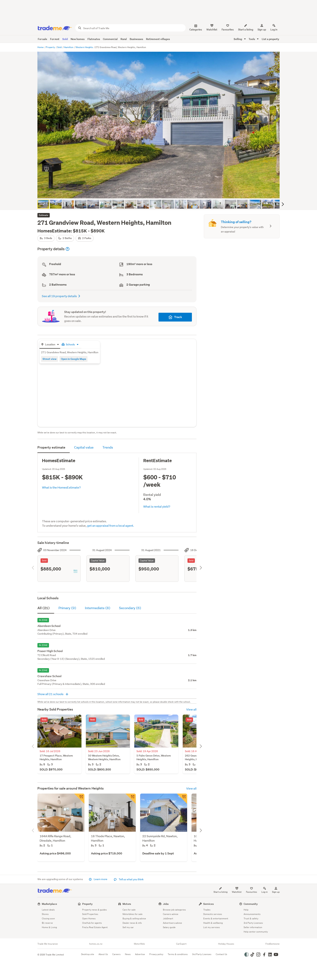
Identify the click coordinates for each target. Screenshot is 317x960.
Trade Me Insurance (47, 944)
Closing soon (48, 918)
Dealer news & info (132, 922)
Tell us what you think (131, 879)
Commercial (110, 39)
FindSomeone (272, 944)
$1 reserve (47, 922)
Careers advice (170, 914)
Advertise (140, 954)
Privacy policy (156, 954)
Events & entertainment (215, 918)
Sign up (262, 29)
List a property (270, 39)
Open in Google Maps (73, 359)
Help (246, 909)
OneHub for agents (92, 922)
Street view (50, 359)
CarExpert (181, 944)
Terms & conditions (178, 954)
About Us (103, 954)
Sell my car (128, 927)
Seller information (253, 927)
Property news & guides (94, 909)
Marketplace (49, 904)
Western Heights (85, 47)
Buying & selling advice (134, 918)
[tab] (49, 345)
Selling (238, 39)
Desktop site (87, 954)
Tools (252, 39)
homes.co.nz (95, 944)
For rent (54, 39)
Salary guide (169, 927)
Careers (116, 954)
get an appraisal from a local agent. (110, 525)
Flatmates (94, 39)
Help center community (256, 931)
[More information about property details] (67, 249)
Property (51, 47)
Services (208, 904)
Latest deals (48, 909)
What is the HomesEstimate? (61, 487)
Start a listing (220, 891)
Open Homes (89, 918)
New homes (78, 39)
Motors (127, 904)
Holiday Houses (226, 944)
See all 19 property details (59, 296)
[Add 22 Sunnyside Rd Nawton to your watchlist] (182, 799)
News (128, 954)
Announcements (252, 914)
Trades (206, 909)
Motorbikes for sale (133, 914)
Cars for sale (129, 909)
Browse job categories (174, 909)
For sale (42, 39)
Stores (45, 914)
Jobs (166, 904)
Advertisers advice (172, 922)
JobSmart (168, 918)
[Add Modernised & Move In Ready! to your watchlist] (79, 799)
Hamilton (69, 47)
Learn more (100, 879)
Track (178, 317)
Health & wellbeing (213, 922)
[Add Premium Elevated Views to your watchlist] (130, 799)
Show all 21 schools (50, 694)
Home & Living (49, 927)
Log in (273, 29)
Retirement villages (158, 39)
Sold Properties (90, 914)
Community (251, 904)
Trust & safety (251, 918)
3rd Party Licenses (253, 922)
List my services (211, 927)
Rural (124, 39)
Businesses (136, 39)
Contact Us (221, 954)
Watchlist (237, 891)
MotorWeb (139, 944)
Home (40, 47)
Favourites (251, 891)
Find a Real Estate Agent (95, 927)
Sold (65, 39)
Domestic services (212, 914)
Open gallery (160, 192)
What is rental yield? (156, 506)
